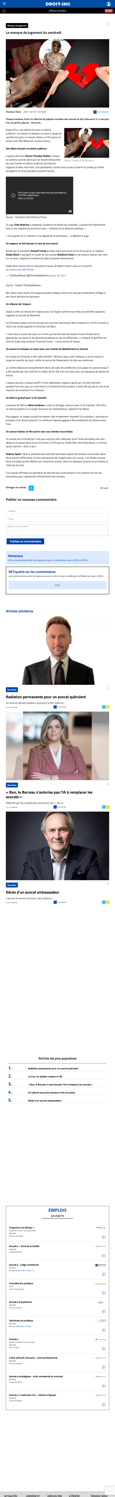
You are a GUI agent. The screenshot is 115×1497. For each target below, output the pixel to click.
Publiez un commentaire (25, 541)
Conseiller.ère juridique (21, 1283)
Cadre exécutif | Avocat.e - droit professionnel (33, 1358)
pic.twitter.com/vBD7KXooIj (20, 269)
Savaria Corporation (16, 1289)
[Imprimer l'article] (107, 706)
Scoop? (109, 10)
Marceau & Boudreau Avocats (20, 1326)
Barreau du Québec (16, 1236)
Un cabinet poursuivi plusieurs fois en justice (51, 1092)
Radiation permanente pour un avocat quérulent (53, 1068)
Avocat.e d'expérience (20, 1302)
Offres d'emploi (57, 11)
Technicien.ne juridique (21, 1320)
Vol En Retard (14, 1347)
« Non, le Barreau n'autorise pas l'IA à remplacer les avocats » (60, 1084)
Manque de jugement (17, 25)
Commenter (61, 706)
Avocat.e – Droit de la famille (24, 1246)
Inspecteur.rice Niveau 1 (21, 1227)
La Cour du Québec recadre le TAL (45, 1076)
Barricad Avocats (15, 1307)
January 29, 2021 (57, 275)
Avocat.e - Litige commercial (24, 1264)
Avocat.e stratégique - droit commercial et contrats (36, 1376)
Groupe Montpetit (15, 1251)
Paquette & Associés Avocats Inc (21, 1270)
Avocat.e (13, 1339)
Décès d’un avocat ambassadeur (45, 1100)
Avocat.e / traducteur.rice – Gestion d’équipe (32, 1395)
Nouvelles (11, 689)
